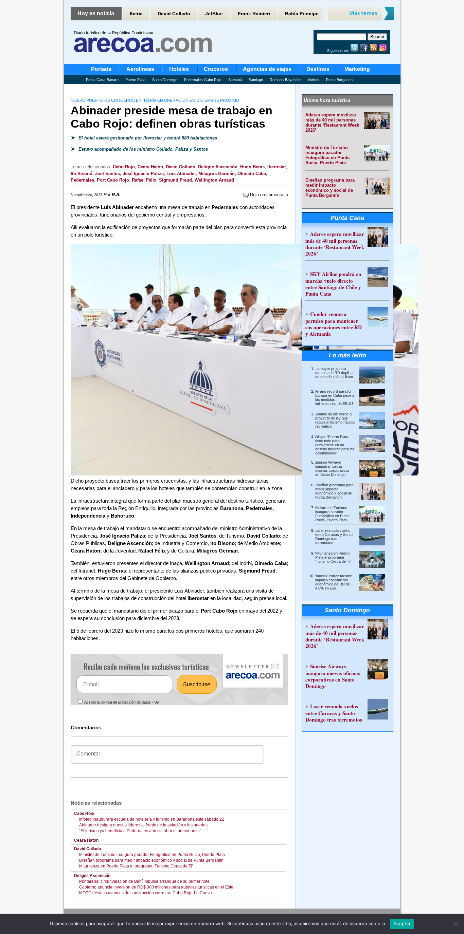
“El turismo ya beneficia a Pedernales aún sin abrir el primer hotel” (140, 830)
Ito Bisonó (81, 173)
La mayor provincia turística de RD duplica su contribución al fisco (334, 373)
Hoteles (179, 69)
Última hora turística (327, 100)
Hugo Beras (252, 166)
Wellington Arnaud (214, 180)
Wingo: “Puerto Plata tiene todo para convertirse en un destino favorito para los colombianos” (335, 445)
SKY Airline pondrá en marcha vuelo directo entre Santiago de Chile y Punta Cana (333, 283)
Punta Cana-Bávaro (102, 80)
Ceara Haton (150, 166)
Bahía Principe (302, 13)
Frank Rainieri (254, 13)
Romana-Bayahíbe (285, 80)
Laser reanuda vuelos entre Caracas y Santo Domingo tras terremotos (334, 536)
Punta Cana (347, 217)
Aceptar (402, 923)
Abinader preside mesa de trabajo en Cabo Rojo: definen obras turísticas (171, 117)
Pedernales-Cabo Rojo (202, 80)
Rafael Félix (144, 180)
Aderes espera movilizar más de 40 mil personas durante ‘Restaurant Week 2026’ (332, 122)
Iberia (136, 13)
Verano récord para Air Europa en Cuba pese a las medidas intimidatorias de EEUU (334, 397)
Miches (313, 80)
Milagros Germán (216, 173)
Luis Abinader (181, 173)
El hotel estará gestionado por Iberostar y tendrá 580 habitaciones (147, 138)
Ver (157, 702)
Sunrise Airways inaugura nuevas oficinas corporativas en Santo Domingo (332, 468)
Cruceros (216, 69)
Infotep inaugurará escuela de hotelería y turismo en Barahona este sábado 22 (151, 819)
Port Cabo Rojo (113, 180)
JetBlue (214, 13)
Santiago (256, 80)
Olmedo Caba (251, 173)
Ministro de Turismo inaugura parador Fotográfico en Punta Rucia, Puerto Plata (152, 854)
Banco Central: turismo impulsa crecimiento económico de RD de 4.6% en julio (333, 582)
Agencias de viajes (267, 69)
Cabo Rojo (124, 166)
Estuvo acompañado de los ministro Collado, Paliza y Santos (142, 149)
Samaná (235, 80)
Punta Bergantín (339, 80)
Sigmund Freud (175, 180)
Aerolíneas (140, 69)
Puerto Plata (135, 80)
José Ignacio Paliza (143, 173)
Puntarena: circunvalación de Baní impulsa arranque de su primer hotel (145, 881)
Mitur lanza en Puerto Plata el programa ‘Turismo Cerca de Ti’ (136, 866)
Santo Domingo (164, 80)
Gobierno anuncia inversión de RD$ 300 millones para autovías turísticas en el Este (156, 887)
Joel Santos (107, 173)
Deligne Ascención (217, 166)
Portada (101, 69)
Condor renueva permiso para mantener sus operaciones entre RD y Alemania (333, 323)
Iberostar (276, 166)
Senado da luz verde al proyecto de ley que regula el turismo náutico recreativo (335, 420)
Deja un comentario (268, 194)
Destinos (317, 69)
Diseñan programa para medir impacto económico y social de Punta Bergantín (151, 860)
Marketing (357, 69)
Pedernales (82, 180)
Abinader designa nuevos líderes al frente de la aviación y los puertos (144, 825)
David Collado (174, 13)
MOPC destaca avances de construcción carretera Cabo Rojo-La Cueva (145, 893)
